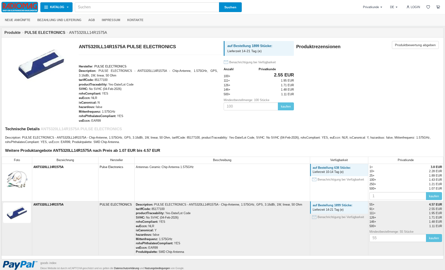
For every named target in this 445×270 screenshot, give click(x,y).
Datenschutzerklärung (126, 268)
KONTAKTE (135, 20)
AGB (91, 20)
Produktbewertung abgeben (415, 45)
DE (392, 7)
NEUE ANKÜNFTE (17, 20)
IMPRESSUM (111, 20)
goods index (48, 263)
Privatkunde (371, 7)
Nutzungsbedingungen (157, 268)
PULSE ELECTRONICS (110, 66)
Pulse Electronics (111, 167)
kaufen (286, 106)
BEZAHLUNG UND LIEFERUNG (59, 20)
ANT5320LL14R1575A (48, 167)
